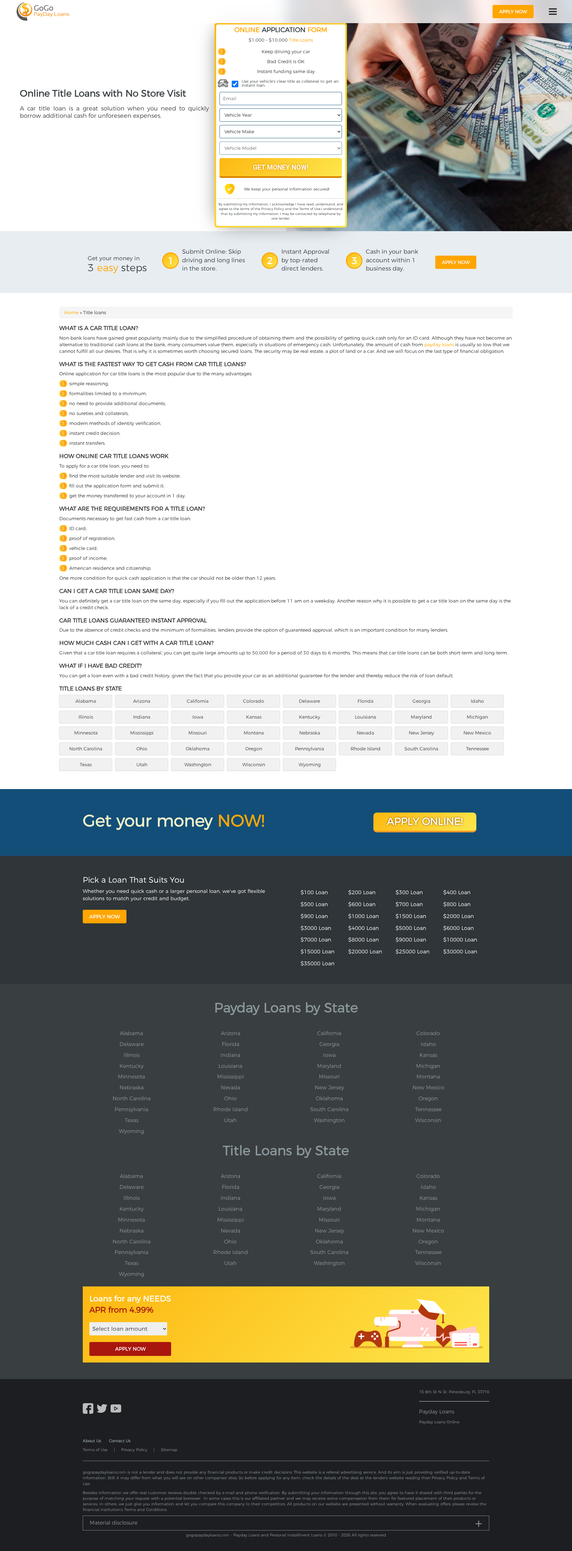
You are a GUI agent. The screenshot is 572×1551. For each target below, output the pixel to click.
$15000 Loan (318, 951)
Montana (254, 733)
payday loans (439, 345)
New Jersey (421, 733)
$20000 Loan (365, 951)
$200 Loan (362, 892)
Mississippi (142, 733)
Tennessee (477, 749)
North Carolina (85, 749)
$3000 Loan (316, 928)
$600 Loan (362, 904)
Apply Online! (425, 821)
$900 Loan (314, 916)
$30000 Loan (460, 951)
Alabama (85, 701)
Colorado (253, 701)
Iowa (197, 717)
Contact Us (119, 1440)
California (198, 701)
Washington (197, 765)
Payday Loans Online (439, 1421)
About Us (92, 1440)
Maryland (421, 717)
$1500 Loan (411, 916)
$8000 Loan (363, 940)
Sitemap (169, 1449)
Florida (365, 701)
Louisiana (365, 717)
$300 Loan (409, 892)
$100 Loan (314, 892)
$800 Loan (457, 904)
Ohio (141, 749)
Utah (141, 765)
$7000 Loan (316, 940)
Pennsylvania (309, 749)
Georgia (421, 701)
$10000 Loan (460, 940)
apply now (513, 12)
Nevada (365, 733)
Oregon (253, 749)
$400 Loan (457, 892)
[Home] (43, 11)
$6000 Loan (458, 928)
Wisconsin (253, 765)
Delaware (309, 701)
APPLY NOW (130, 1349)
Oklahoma (198, 749)
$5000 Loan (411, 928)
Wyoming (310, 765)
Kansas (254, 717)
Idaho (477, 701)
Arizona (141, 701)
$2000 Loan (458, 916)
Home (71, 312)
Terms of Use (309, 209)
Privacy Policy (272, 209)
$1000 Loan (363, 916)
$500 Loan (314, 904)
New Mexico (477, 733)
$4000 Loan (363, 928)
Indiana (141, 717)
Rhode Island (366, 749)
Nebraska (309, 733)
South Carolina (421, 749)
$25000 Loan (413, 951)
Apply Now (104, 916)
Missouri (197, 733)
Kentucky (309, 717)
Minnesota (86, 733)
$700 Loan (409, 904)
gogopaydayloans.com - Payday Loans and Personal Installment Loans (254, 1534)
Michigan (477, 717)
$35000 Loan (318, 963)
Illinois (85, 717)
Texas (86, 765)
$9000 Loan (411, 940)
